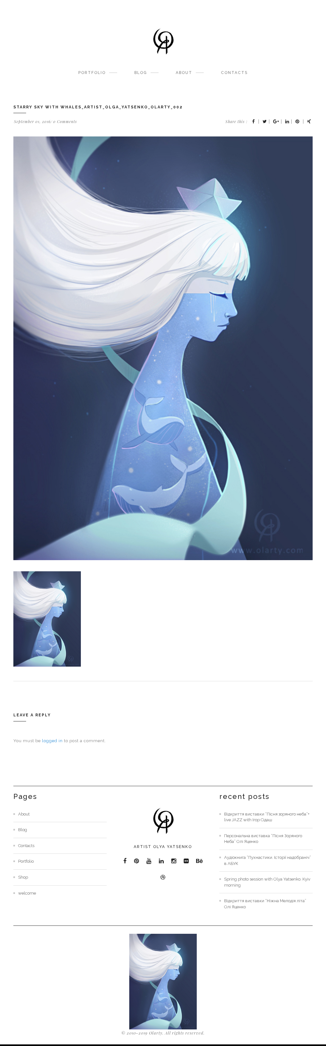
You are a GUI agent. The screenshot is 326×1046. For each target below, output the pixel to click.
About (184, 72)
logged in (52, 740)
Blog (140, 72)
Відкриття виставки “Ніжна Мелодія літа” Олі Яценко (265, 903)
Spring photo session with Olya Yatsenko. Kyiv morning (267, 882)
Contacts (234, 72)
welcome (27, 893)
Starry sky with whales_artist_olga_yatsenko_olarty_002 (98, 107)
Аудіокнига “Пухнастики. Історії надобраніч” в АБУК (267, 860)
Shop (23, 877)
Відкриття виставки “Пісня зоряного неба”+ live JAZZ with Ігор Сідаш (266, 817)
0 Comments (65, 121)
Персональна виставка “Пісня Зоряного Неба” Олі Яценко (263, 838)
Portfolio (92, 72)
